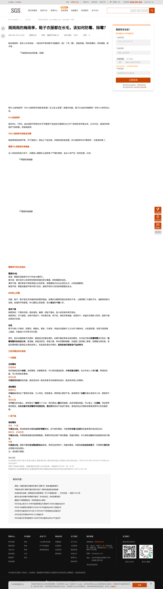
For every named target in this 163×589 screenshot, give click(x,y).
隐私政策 (143, 87)
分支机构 (74, 546)
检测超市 (84, 10)
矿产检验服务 (44, 546)
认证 (25, 553)
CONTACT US (148, 2)
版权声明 (74, 561)
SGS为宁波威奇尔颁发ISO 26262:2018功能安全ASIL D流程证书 (38, 507)
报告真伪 (58, 553)
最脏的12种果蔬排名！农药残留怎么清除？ (31, 500)
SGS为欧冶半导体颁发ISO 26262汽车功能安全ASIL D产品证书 (37, 518)
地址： (89, 558)
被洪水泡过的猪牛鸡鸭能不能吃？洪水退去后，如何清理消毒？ (38, 497)
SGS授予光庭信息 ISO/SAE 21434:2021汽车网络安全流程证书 (38, 511)
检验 (25, 546)
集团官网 (74, 550)
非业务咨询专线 (92, 565)
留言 (105, 548)
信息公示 (11, 550)
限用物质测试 (44, 550)
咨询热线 (132, 2)
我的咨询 (94, 2)
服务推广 (11, 557)
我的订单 (102, 2)
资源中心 (54, 10)
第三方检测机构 (13, 20)
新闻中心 (74, 557)
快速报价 (74, 10)
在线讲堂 (64, 10)
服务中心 (86, 2)
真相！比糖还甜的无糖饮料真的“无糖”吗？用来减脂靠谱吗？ (37, 486)
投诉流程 (11, 553)
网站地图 (11, 561)
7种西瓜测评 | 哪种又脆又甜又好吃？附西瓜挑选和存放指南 (36, 489)
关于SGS (95, 10)
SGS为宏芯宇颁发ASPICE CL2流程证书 (29, 514)
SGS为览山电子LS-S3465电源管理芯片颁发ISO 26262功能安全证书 (40, 504)
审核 (25, 550)
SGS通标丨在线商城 (14, 2)
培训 (25, 557)
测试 (25, 542)
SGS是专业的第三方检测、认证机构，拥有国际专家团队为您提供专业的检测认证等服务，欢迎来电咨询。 (47, 573)
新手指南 (11, 542)
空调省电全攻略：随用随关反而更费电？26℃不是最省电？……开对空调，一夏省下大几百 (47, 493)
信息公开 (74, 553)
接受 (139, 585)
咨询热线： (95, 542)
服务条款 (11, 546)
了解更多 (113, 586)
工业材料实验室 (45, 542)
